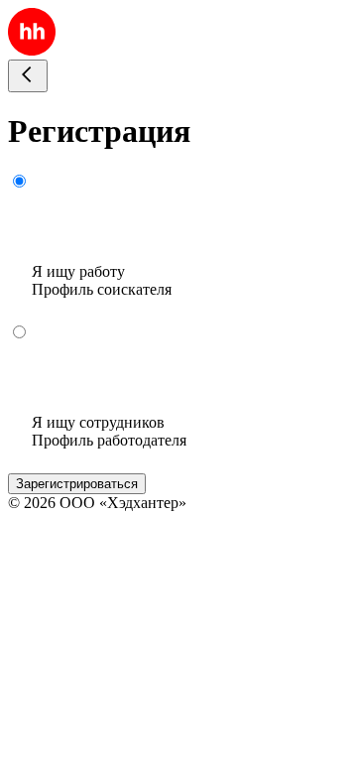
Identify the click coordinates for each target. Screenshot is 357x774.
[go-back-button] (28, 76)
